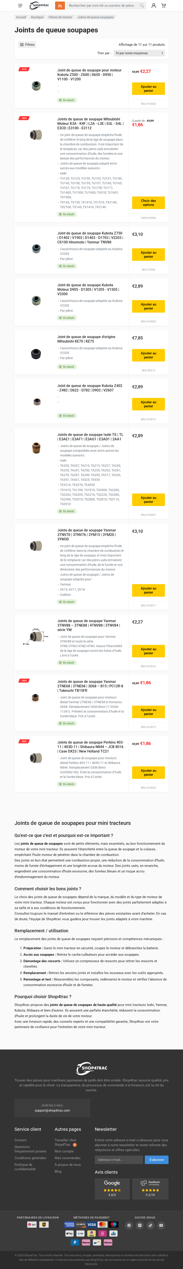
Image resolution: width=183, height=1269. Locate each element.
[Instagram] (140, 1225)
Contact (20, 1140)
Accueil (21, 17)
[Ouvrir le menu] (20, 5)
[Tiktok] (150, 1225)
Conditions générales (30, 1158)
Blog (58, 1171)
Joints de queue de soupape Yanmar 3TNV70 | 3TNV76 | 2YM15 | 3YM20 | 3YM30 (86, 534)
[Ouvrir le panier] (163, 5)
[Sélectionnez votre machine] (60, 6)
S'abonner (156, 1160)
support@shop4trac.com (52, 1110)
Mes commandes (68, 1158)
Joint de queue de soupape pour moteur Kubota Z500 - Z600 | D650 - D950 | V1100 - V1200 (89, 74)
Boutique (37, 17)
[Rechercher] (142, 6)
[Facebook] (129, 1225)
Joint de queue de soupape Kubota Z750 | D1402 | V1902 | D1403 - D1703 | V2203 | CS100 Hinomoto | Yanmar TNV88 (90, 237)
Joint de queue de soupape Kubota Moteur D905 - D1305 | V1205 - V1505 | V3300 (88, 289)
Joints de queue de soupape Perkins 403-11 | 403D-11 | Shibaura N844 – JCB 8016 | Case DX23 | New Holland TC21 (90, 746)
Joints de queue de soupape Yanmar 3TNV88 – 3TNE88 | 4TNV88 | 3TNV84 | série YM (88, 625)
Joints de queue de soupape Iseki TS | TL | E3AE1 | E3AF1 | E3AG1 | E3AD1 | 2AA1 (90, 437)
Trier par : (104, 53)
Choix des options (148, 203)
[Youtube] (161, 1225)
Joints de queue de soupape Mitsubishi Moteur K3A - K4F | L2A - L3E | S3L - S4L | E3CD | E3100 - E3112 (90, 123)
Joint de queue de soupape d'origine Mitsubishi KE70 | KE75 (86, 339)
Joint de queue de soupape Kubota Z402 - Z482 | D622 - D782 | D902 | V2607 (89, 388)
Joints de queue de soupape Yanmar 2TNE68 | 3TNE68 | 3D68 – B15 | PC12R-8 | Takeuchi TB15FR (90, 686)
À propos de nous (68, 1165)
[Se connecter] (154, 5)
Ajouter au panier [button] (148, 89)
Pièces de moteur (60, 17)
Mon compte (64, 1151)
